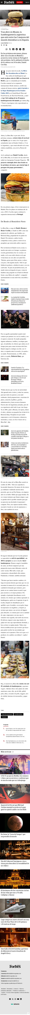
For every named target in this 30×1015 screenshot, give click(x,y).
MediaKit (3, 988)
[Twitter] (10, 49)
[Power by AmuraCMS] (15, 1004)
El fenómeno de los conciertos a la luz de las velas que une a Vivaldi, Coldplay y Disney (15, 893)
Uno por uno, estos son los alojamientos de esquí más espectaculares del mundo (19, 290)
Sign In (27, 2)
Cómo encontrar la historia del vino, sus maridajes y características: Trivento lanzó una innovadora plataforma (19, 446)
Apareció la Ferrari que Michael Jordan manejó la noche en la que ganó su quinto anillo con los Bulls (13, 807)
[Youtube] (18, 999)
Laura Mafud (4, 43)
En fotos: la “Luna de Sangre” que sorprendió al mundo (13, 835)
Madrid (4, 717)
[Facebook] (13, 49)
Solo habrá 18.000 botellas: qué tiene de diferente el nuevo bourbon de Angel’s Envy (14, 951)
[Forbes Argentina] (9, 2)
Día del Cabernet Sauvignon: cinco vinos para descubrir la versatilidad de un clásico (15, 863)
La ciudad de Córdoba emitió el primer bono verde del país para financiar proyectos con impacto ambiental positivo (20, 301)
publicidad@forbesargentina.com (13, 973)
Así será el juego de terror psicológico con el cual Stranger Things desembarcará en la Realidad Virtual (19, 379)
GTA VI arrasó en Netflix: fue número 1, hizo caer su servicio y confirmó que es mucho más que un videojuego (15, 778)
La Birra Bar (18, 714)
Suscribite (19, 2)
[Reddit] (17, 49)
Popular (5, 724)
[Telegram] (20, 49)
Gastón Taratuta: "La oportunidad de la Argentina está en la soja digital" (20, 369)
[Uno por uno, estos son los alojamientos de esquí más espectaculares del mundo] (5, 290)
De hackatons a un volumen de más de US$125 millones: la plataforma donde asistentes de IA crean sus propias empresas (16, 742)
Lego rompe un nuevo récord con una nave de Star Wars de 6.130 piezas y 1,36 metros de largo (15, 922)
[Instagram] (15, 999)
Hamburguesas (7, 714)
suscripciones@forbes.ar (13, 981)
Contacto (16, 988)
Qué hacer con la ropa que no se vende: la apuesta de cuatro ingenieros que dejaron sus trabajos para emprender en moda (16, 729)
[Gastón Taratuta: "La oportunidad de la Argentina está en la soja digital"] (5, 369)
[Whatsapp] (7, 49)
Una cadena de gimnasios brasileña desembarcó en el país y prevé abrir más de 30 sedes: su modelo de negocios (16, 735)
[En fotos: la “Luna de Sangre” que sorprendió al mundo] (15, 823)
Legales (3, 992)
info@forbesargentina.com (11, 976)
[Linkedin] (23, 49)
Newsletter (9, 988)
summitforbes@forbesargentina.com (13, 978)
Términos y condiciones (18, 990)
